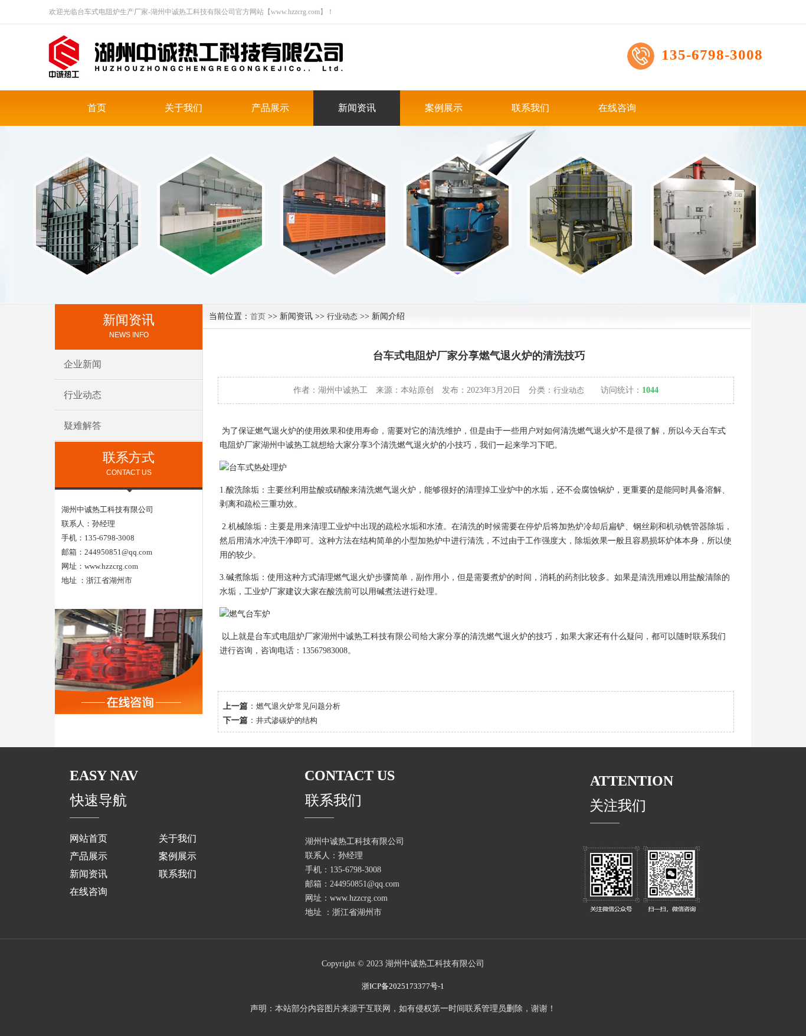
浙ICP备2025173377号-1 (403, 986)
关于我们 (183, 108)
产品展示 (270, 108)
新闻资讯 (357, 108)
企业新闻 (82, 364)
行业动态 (82, 395)
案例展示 (444, 108)
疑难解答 (82, 426)
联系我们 (530, 108)
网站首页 (88, 838)
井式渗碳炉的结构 (286, 720)
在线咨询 (617, 108)
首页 (96, 108)
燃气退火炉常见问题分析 (298, 706)
